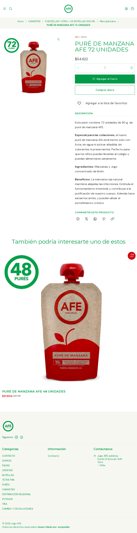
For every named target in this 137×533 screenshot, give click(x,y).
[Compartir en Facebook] (78, 219)
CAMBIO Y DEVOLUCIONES (17, 508)
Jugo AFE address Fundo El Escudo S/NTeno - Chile (109, 460)
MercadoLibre (108, 21)
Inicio (21, 21)
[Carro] (132, 9)
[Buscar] (10, 8)
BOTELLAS (8, 475)
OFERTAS (7, 470)
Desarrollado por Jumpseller (54, 527)
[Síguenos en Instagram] (16, 437)
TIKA (4, 503)
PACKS (6, 465)
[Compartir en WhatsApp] (95, 219)
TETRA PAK (8, 479)
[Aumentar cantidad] (132, 68)
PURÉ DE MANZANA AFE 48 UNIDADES (33, 391)
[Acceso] (126, 8)
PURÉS (6, 484)
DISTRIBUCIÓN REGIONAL (16, 494)
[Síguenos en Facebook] (21, 437)
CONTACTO (8, 455)
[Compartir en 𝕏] (86, 219)
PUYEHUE (7, 499)
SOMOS (6, 460)
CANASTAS (34, 21)
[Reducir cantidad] (78, 68)
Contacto (53, 455)
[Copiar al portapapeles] (112, 219)
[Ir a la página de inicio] (68, 8)
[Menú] (4, 8)
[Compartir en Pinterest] (104, 219)
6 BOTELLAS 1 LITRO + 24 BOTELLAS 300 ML (70, 21)
